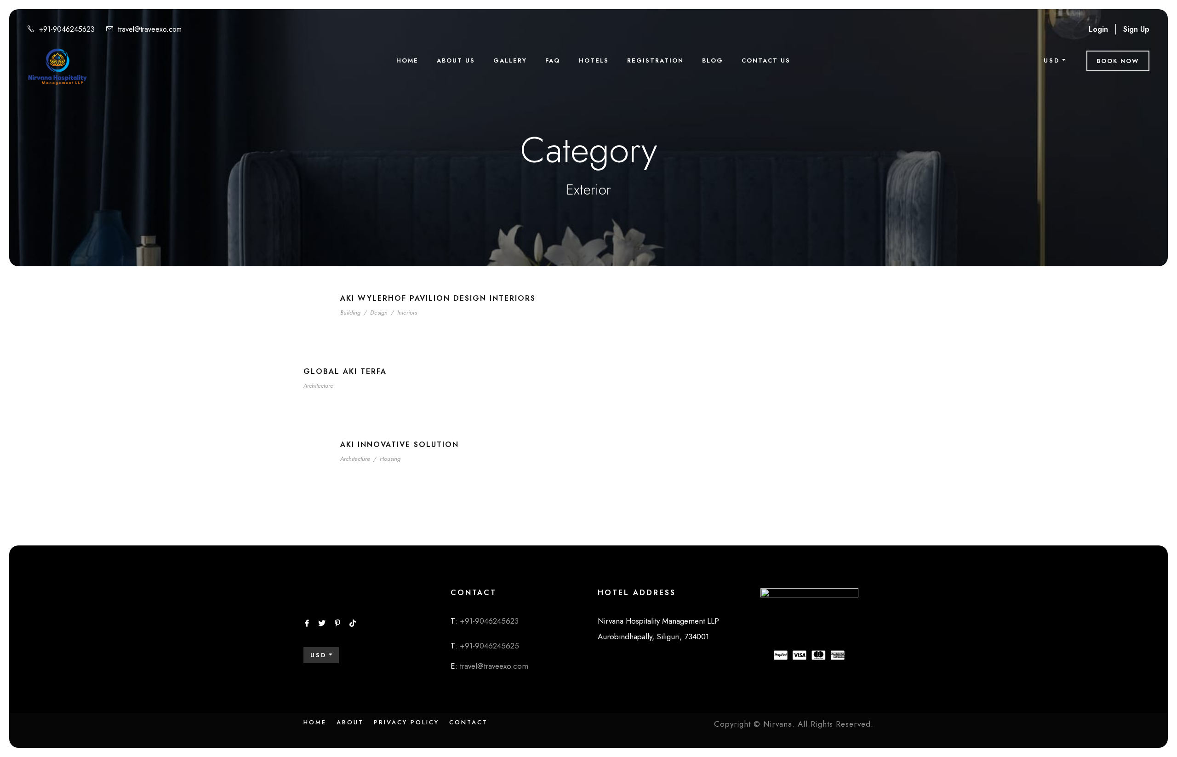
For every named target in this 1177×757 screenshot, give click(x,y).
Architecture (318, 385)
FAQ (552, 60)
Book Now (1118, 61)
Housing (390, 458)
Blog (712, 60)
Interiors (407, 312)
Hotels (594, 60)
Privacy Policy (406, 722)
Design (379, 312)
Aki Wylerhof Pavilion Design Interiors (438, 298)
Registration (655, 60)
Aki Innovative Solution (399, 444)
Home (407, 60)
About (350, 722)
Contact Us (766, 60)
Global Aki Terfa (345, 371)
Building (350, 312)
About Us (456, 60)
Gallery (510, 60)
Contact (468, 722)
